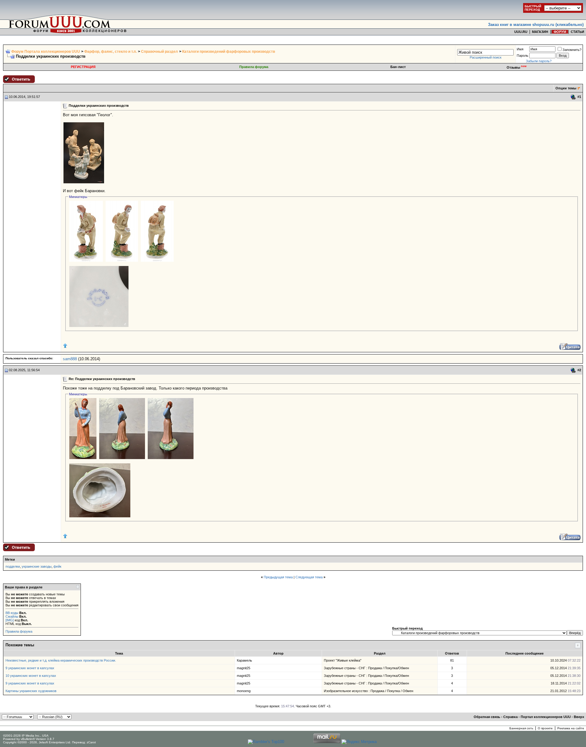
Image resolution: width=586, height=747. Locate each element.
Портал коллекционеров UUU (546, 717)
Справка (510, 717)
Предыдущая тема (278, 577)
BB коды (11, 613)
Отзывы (516, 67)
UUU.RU (520, 32)
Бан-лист (398, 67)
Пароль (522, 55)
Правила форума (253, 67)
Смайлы (11, 616)
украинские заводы (37, 566)
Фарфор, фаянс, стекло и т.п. (110, 51)
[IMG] (9, 620)
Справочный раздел (159, 51)
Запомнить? (571, 50)
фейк (57, 566)
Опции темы (565, 88)
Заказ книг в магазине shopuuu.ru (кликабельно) (536, 24)
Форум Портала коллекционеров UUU (45, 51)
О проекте (545, 728)
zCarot (91, 742)
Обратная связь (487, 717)
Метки (10, 559)
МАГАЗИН (540, 32)
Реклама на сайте (570, 728)
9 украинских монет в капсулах (29, 668)
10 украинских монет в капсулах (30, 675)
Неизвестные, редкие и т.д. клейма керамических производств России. (60, 660)
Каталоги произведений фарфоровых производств (228, 51)
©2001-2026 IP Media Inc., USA (26, 735)
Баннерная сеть (521, 728)
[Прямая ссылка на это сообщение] (573, 97)
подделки (12, 566)
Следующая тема (309, 577)
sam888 (70, 359)
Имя (520, 49)
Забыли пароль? (539, 61)
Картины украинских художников (30, 691)
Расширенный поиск (485, 57)
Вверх (579, 717)
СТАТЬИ (577, 32)
